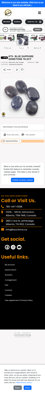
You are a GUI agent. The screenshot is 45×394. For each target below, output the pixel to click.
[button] (39, 12)
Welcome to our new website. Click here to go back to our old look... (22, 3)
